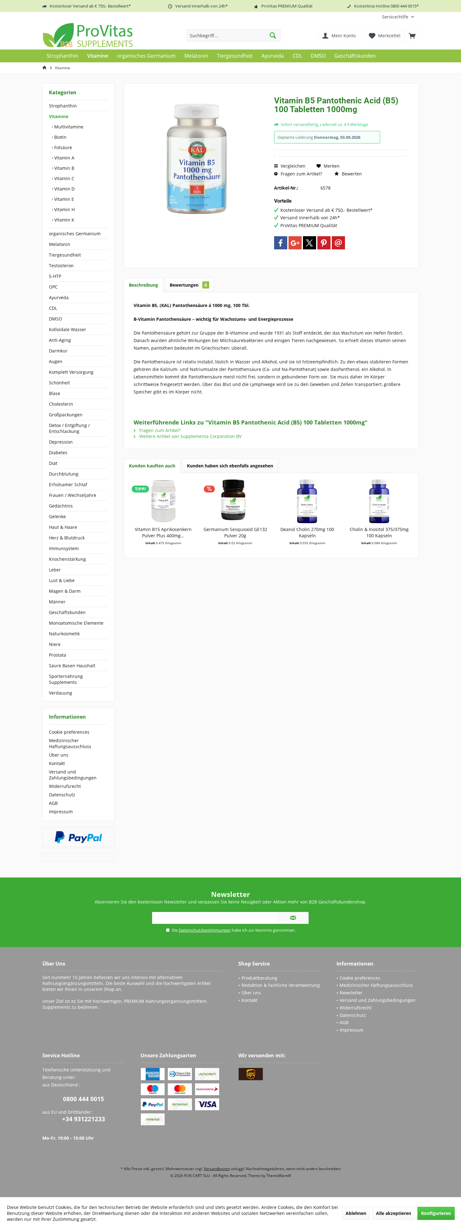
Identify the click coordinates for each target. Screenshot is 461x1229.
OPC (53, 287)
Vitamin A (63, 158)
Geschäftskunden (67, 612)
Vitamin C (63, 178)
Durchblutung (63, 474)
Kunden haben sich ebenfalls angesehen (230, 466)
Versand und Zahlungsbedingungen (73, 775)
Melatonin (59, 244)
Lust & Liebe (62, 580)
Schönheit (59, 383)
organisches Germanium (75, 234)
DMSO (55, 319)
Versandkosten (217, 1168)
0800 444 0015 (83, 1099)
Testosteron (61, 265)
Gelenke (57, 516)
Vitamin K (63, 220)
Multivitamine (68, 127)
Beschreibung (143, 285)
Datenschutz (62, 795)
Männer (57, 602)
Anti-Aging (60, 340)
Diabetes (58, 453)
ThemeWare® (278, 1175)
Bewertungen (188, 285)
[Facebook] (280, 242)
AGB (53, 803)
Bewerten (351, 174)
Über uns (58, 755)
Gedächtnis (61, 506)
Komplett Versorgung (71, 372)
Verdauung (60, 693)
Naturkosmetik (64, 634)
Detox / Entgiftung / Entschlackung (69, 428)
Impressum (61, 812)
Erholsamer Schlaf (68, 484)
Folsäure (62, 147)
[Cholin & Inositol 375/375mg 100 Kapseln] (379, 501)
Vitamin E (63, 199)
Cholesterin (61, 404)
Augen (55, 361)
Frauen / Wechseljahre (72, 495)
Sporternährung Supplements (66, 679)
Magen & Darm (65, 591)
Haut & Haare (63, 527)
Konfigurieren (436, 1213)
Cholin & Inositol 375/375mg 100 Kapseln (379, 532)
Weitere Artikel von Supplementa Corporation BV (189, 436)
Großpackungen (65, 415)
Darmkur (58, 351)
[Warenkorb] (412, 35)
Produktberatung (259, 978)
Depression (61, 442)
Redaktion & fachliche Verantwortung (280, 985)
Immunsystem (64, 548)
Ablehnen (356, 1213)
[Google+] (295, 242)
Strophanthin (63, 106)
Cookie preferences (69, 732)
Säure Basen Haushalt (72, 666)
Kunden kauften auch (152, 466)
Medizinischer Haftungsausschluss (70, 743)
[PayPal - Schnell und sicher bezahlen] (78, 837)
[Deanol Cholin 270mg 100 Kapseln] (307, 501)
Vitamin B (63, 168)
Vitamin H (64, 209)
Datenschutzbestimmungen (205, 930)
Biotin (59, 137)
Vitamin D (64, 189)
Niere (55, 644)
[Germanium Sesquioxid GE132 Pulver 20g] (235, 501)
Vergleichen (292, 166)
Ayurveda (59, 297)
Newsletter (351, 993)
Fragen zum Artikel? (300, 174)
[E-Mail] (338, 242)
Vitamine (58, 116)
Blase (54, 393)
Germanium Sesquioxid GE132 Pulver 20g (235, 532)
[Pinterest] (324, 242)
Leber (55, 570)
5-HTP (55, 276)
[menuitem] (398, 17)
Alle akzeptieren (393, 1213)
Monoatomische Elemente (76, 623)
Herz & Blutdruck (67, 538)
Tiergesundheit (65, 255)
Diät (53, 463)
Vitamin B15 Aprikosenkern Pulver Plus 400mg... (163, 532)
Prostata (57, 655)
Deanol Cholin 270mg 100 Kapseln (307, 532)
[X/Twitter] (309, 242)
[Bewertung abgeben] (340, 117)
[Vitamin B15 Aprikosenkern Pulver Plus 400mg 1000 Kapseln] (163, 501)
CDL (53, 308)
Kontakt (57, 763)
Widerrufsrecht (65, 786)
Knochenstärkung (67, 559)
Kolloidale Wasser (67, 329)
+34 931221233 (83, 1119)
